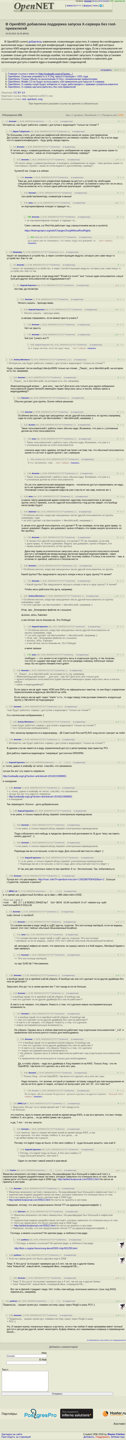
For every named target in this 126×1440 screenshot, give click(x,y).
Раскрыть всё (110, 115)
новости (71, 5)
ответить (38, 121)
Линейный (90, 115)
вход (95, 1)
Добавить (89, 1437)
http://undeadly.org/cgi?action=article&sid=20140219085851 (34, 776)
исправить (106, 70)
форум (87, 5)
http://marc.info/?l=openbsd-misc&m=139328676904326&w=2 (71, 879)
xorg (40, 99)
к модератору (66, 121)
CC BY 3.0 (19, 92)
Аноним (12, 121)
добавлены (35, 41)
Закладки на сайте (11, 1434)
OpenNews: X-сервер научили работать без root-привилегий (42, 87)
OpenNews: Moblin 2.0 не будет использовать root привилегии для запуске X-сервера (56, 81)
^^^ (56, 131)
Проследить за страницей (16, 1437)
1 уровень (77, 115)
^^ (53, 131)
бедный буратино (28, 285)
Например (17, 252)
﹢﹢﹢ (46, 121)
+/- (99, 115)
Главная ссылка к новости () (40, 74)
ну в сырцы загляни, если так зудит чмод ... (62, 348)
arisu (31, 203)
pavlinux (25, 1240)
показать (32, 243)
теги (95, 5)
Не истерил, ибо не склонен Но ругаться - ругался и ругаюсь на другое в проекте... (74, 1095)
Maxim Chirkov (116, 1434)
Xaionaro (25, 398)
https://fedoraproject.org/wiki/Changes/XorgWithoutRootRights (58, 230)
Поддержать (103, 1437)
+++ (79, 5)
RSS (121, 115)
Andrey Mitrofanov (22, 360)
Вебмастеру (118, 1437)
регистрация (103, 1)
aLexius (32, 425)
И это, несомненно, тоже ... (53, 463)
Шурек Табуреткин (21, 131)
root (24, 99)
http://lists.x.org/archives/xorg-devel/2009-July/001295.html (45, 1248)
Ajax (68, 115)
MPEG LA (13, 891)
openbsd (31, 99)
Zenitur (13, 1170)
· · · (52, 121)
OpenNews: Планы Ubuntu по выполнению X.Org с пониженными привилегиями (52, 79)
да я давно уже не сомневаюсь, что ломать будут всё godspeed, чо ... (70, 241)
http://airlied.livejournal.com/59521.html (78, 1179)
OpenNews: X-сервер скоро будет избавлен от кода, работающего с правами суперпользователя (63, 84)
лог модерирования (118, 1340)
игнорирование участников (97, 1340)
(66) (20, 115)
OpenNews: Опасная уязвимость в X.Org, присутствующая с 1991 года (48, 76)
